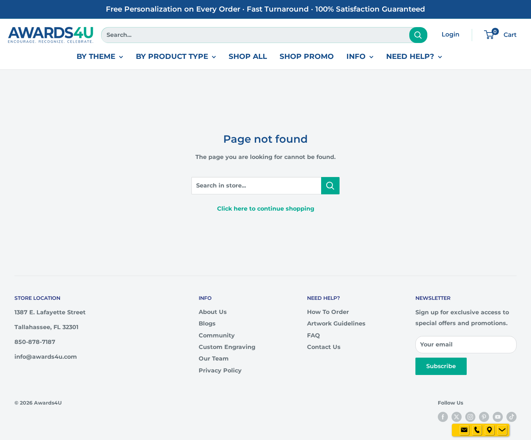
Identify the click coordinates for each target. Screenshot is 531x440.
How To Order (328, 312)
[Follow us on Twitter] (457, 416)
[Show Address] (489, 430)
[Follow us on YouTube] (498, 416)
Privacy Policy (220, 370)
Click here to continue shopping (265, 208)
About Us (213, 312)
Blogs (207, 323)
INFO (356, 56)
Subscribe (441, 366)
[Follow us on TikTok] (511, 416)
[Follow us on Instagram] (470, 416)
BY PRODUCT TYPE (172, 56)
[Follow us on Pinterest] (484, 416)
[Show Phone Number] (477, 430)
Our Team (214, 358)
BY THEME (96, 56)
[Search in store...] (330, 185)
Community (217, 335)
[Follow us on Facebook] (443, 416)
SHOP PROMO (307, 56)
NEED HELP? (410, 56)
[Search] (418, 35)
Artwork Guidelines (336, 323)
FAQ (313, 335)
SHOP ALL (248, 56)
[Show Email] (464, 430)
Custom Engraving (227, 347)
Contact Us (324, 347)
